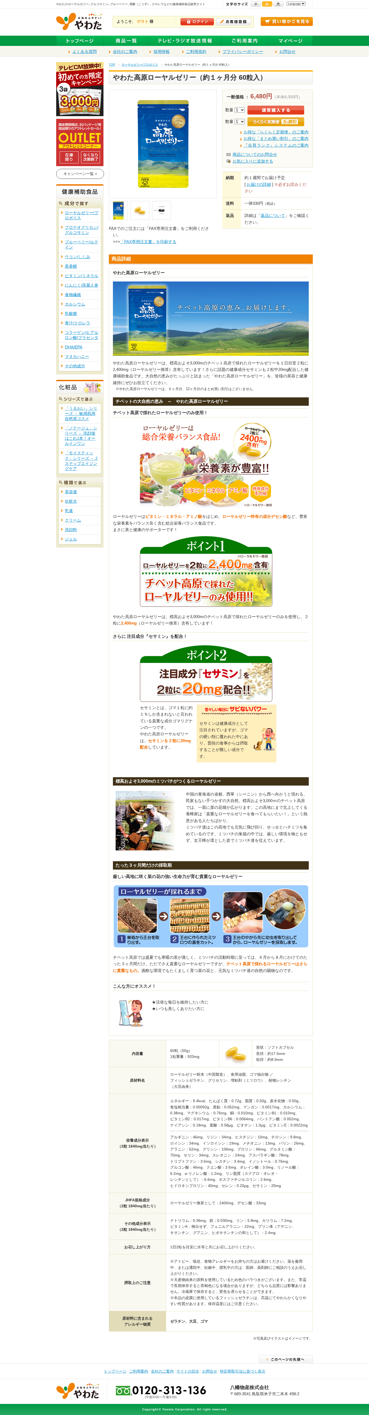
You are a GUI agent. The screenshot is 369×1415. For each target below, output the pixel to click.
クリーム (73, 520)
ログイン (197, 21)
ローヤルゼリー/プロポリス (140, 64)
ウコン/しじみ (77, 257)
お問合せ (287, 51)
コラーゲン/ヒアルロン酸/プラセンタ (81, 335)
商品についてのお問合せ (255, 154)
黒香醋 (71, 266)
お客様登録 (233, 21)
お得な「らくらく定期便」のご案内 (276, 132)
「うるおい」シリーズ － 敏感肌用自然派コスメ (81, 413)
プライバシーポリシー (243, 51)
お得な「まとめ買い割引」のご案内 (276, 138)
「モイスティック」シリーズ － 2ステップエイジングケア (81, 461)
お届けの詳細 (259, 184)
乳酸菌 (71, 313)
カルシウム (75, 304)
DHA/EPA (73, 347)
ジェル (71, 539)
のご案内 (276, 145)
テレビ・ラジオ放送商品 (185, 41)
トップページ (80, 41)
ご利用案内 (245, 41)
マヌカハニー (77, 356)
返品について (273, 215)
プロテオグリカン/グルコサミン (81, 230)
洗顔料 (71, 530)
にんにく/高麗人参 (81, 285)
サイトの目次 (187, 1371)
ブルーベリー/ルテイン (81, 244)
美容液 (71, 492)
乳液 (69, 511)
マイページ (290, 41)
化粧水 (71, 501)
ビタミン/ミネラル (81, 276)
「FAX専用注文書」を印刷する (148, 242)
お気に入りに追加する (253, 161)
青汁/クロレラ (77, 323)
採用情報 (161, 51)
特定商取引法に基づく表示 (242, 1371)
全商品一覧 (126, 41)
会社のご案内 (125, 51)
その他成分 (75, 366)
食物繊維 (73, 295)
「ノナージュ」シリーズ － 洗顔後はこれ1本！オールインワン (81, 436)
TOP (112, 64)
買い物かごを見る (287, 21)
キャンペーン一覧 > (80, 174)
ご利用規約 (196, 51)
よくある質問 (84, 51)
